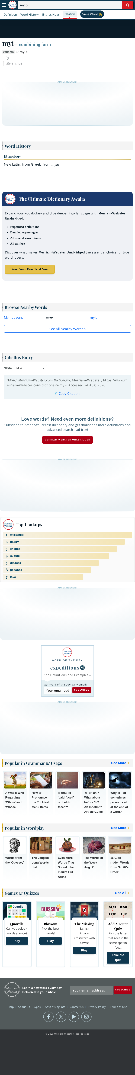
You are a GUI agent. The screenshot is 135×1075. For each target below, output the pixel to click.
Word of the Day (67, 660)
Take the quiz (118, 957)
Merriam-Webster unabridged (67, 440)
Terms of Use (118, 1006)
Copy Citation (69, 393)
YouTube (74, 1017)
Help (11, 1006)
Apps (37, 1006)
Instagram (86, 1017)
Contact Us (77, 1006)
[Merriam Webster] (67, 652)
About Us (24, 1006)
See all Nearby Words (66, 329)
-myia (93, 317)
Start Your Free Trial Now (29, 269)
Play (17, 941)
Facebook (48, 1017)
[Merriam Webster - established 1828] (12, 5)
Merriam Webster (12, 989)
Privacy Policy (97, 1006)
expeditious (64, 667)
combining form (35, 44)
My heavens (13, 317)
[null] (82, 667)
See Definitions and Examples (66, 675)
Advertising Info (55, 1006)
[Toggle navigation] (4, 5)
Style (8, 368)
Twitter (61, 1017)
